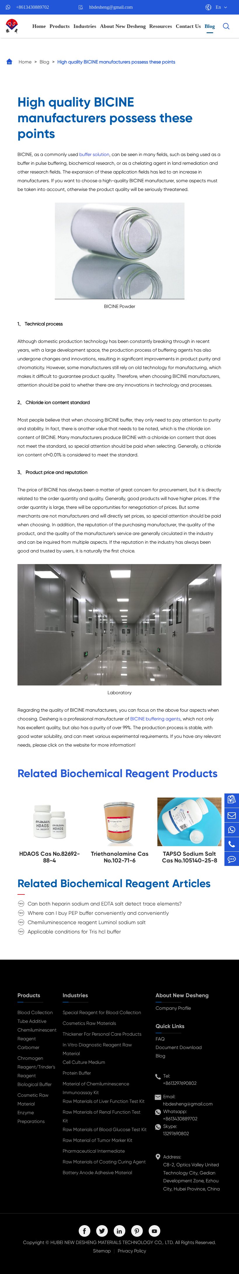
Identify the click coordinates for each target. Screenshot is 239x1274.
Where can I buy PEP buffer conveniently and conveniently (98, 913)
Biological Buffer (34, 1084)
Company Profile (173, 1008)
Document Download (179, 1047)
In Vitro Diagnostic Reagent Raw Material (97, 1049)
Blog (210, 26)
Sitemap (102, 1251)
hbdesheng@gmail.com (111, 7)
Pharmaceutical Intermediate (94, 1151)
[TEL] (231, 844)
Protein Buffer (77, 1073)
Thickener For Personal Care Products (102, 1034)
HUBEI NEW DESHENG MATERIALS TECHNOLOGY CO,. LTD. (112, 1242)
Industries (84, 26)
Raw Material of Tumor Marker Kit (97, 1140)
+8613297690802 (179, 1083)
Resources (160, 26)
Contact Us (188, 26)
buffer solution (94, 154)
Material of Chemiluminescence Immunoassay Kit (96, 1088)
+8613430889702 (32, 7)
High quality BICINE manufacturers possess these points (116, 62)
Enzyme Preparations (31, 1117)
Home (39, 26)
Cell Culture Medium (84, 1062)
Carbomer (28, 1047)
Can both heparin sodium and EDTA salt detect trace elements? (105, 904)
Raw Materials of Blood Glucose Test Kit (105, 1129)
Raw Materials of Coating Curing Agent (104, 1162)
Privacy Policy (132, 1251)
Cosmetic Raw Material (32, 1099)
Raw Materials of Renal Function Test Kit (101, 1116)
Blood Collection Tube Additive (35, 1017)
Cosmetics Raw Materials (89, 1023)
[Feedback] (231, 859)
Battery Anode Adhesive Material (97, 1172)
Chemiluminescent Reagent (35, 1034)
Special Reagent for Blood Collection (102, 1012)
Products (60, 26)
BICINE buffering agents (155, 719)
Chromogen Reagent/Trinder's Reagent (35, 1066)
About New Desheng (123, 26)
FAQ (160, 1039)
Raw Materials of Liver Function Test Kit (104, 1101)
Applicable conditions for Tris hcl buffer (74, 932)
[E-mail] (231, 815)
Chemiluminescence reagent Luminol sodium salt (87, 922)
